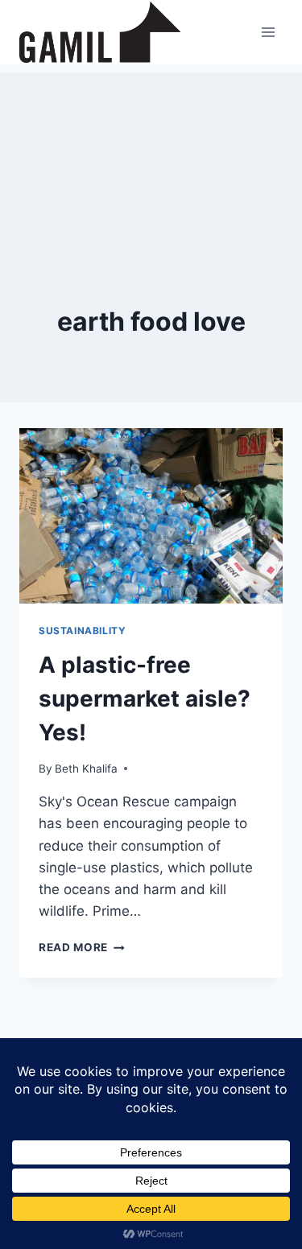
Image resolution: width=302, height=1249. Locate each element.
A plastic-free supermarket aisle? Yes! (144, 698)
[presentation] (151, 516)
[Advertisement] (151, 152)
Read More (82, 947)
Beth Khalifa (86, 768)
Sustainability (82, 630)
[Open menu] (268, 31)
